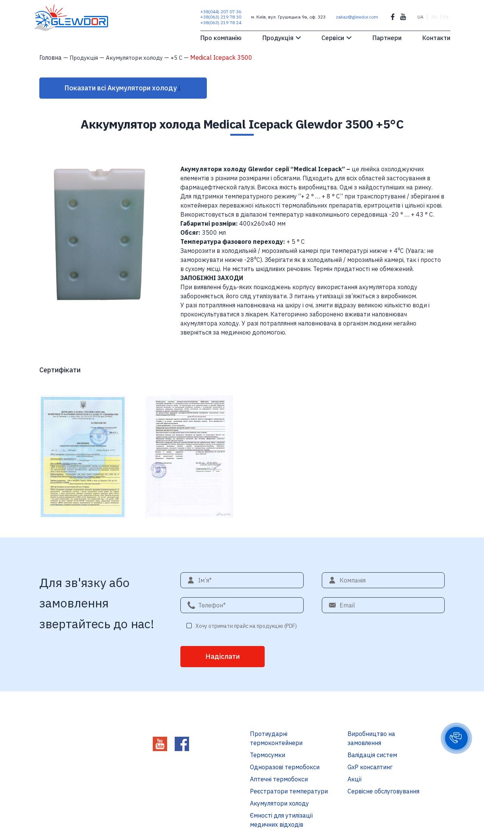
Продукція (277, 38)
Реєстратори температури (289, 791)
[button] (456, 738)
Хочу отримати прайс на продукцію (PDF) (246, 626)
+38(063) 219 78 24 (220, 22)
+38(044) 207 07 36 (220, 11)
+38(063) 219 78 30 (220, 17)
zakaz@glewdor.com (357, 17)
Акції (354, 779)
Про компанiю (221, 38)
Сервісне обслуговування (383, 791)
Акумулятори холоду (279, 803)
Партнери (387, 38)
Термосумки (267, 755)
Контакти (436, 38)
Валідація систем (372, 755)
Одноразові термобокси (285, 767)
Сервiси (332, 38)
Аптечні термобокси (279, 779)
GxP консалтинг (369, 767)
